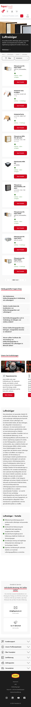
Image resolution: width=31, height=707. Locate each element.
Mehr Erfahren (8, 395)
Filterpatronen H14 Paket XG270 (19, 237)
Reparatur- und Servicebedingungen (15, 689)
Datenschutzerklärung (15, 692)
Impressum (15, 681)
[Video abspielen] (13, 366)
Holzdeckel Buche (19, 114)
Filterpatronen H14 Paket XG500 (19, 66)
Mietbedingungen (15, 687)
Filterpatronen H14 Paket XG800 (19, 259)
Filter (9, 58)
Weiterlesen (5, 49)
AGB (15, 684)
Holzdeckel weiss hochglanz (19, 91)
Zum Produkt (20, 82)
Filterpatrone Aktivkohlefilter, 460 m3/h (19, 186)
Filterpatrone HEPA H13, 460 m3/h (19, 137)
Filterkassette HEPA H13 (19, 162)
